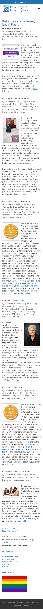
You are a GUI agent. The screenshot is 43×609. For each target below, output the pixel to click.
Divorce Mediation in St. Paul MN (16, 471)
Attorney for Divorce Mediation (15, 34)
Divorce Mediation (10, 557)
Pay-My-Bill (6, 567)
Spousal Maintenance (11, 217)
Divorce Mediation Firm (12, 387)
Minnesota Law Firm (10, 316)
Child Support (19, 36)
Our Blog (6, 564)
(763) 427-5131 (21, 2)
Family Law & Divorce (20, 212)
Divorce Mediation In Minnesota (16, 201)
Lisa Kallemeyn (8, 559)
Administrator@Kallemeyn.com (15, 539)
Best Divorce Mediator (11, 28)
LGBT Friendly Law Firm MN (21, 109)
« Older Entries (8, 528)
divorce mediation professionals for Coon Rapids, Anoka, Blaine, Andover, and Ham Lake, (20, 286)
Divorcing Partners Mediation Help (17, 98)
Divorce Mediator (19, 106)
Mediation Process (10, 562)
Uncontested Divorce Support (15, 112)
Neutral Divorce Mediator (13, 300)
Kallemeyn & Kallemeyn (14, 31)
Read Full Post (19, 194)
